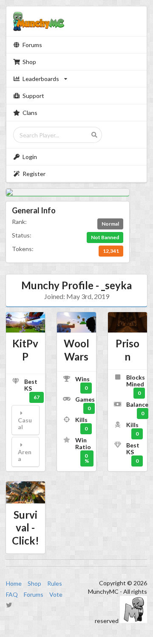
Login (30, 156)
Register (34, 173)
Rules (54, 583)
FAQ (12, 594)
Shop (29, 61)
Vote (55, 594)
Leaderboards (41, 78)
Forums (32, 44)
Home (14, 583)
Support (33, 95)
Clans (30, 112)
